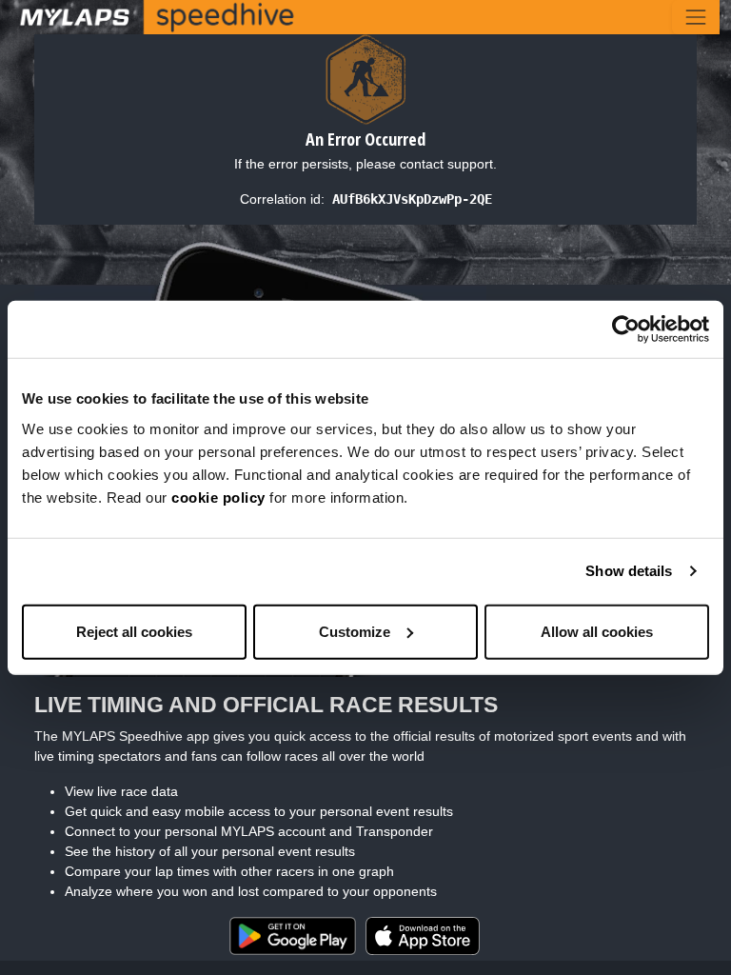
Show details (628, 571)
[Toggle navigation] (696, 17)
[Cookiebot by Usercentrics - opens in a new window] (626, 329)
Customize (354, 631)
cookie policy (218, 496)
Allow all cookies (597, 631)
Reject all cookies (134, 631)
